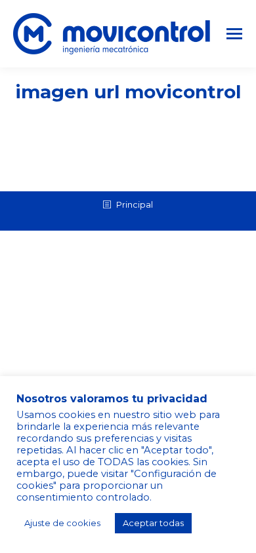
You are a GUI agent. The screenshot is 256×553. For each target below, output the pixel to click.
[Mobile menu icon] (234, 34)
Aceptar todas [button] (153, 523)
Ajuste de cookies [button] (62, 523)
